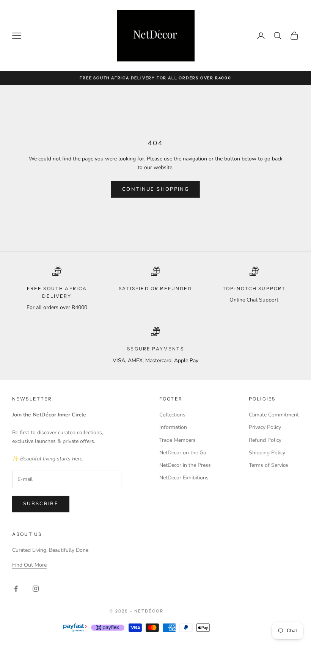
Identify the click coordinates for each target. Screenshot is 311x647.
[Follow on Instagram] (35, 588)
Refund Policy (265, 440)
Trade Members (177, 440)
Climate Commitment (274, 414)
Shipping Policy (267, 452)
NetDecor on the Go (182, 452)
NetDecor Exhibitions (184, 477)
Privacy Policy (265, 427)
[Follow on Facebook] (16, 588)
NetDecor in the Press (185, 465)
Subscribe (40, 503)
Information (173, 427)
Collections (172, 414)
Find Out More (29, 564)
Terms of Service (268, 465)
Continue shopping (155, 189)
